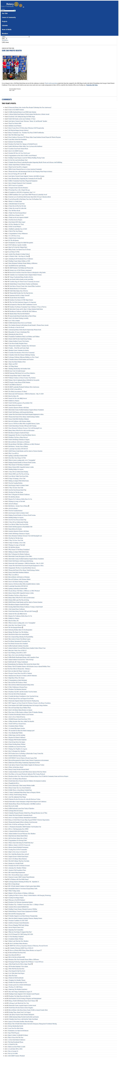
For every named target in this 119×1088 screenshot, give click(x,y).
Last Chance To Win (14, 252)
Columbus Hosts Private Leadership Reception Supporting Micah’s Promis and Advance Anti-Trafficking (35, 162)
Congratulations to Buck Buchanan (18, 680)
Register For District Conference (17, 737)
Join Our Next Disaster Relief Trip (17, 490)
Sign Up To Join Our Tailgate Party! (18, 247)
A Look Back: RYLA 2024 (15, 1049)
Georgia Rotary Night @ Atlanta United (19, 375)
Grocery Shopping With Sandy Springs (19, 925)
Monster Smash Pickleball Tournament (18, 847)
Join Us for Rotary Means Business (18, 778)
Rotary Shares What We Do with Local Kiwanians (21, 430)
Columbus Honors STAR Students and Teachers (21, 359)
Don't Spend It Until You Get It (17, 971)
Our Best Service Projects (15, 219)
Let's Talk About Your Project (16, 973)
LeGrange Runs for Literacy (16, 810)
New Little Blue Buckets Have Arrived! (19, 854)
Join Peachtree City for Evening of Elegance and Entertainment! (25, 998)
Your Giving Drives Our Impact (17, 742)
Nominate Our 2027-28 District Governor (19, 865)
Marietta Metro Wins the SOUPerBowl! (19, 313)
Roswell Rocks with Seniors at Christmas (19, 442)
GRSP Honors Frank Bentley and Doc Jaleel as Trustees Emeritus (25, 451)
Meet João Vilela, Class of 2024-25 (17, 650)
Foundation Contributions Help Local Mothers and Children (24, 336)
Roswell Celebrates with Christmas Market (19, 421)
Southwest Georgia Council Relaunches (19, 923)
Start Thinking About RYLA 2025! (17, 652)
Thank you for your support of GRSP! (18, 217)
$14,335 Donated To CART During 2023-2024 (21, 934)
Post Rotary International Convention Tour (19, 641)
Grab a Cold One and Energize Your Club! (20, 824)
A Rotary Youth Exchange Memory (18, 794)
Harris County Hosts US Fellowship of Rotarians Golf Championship (26, 128)
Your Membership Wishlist (16, 733)
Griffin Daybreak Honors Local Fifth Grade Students (22, 112)
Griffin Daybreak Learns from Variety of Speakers (21, 808)
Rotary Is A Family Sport (15, 201)
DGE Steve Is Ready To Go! (16, 215)
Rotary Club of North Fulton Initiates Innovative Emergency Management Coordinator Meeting (32, 1024)
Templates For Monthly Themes (17, 980)
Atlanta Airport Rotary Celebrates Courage (19, 164)
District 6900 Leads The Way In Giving (19, 474)
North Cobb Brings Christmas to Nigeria (19, 439)
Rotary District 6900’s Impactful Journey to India (21, 467)
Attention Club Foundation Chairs (17, 870)
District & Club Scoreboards (16, 978)
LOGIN (3, 9)
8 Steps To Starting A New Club (17, 478)
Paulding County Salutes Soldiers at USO (19, 261)
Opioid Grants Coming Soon (16, 238)
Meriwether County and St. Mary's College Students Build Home (26, 309)
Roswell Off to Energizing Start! (17, 913)
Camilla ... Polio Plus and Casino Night (19, 348)
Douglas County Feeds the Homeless (18, 187)
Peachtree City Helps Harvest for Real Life (20, 996)
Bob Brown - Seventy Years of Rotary (18, 446)
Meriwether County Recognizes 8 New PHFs (20, 556)
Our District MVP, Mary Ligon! (17, 222)
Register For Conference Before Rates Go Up (20, 499)
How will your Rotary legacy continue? (19, 875)
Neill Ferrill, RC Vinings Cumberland (18, 662)
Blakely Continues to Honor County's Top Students (22, 378)
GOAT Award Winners (15, 226)
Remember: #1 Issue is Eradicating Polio (19, 332)
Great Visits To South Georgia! (17, 371)
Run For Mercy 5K (14, 396)
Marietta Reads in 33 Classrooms (17, 288)
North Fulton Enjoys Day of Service (18, 291)
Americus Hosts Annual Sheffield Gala (19, 907)
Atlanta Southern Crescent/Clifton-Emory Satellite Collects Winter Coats (26, 648)
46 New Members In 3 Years (16, 224)
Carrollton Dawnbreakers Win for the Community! (22, 352)
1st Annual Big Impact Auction (17, 728)
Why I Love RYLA (14, 453)
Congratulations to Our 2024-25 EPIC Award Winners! (22, 155)
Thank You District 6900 (14, 123)
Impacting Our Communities (16, 930)
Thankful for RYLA (14, 783)
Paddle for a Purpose (14, 400)
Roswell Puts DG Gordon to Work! (18, 682)
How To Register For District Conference (19, 494)
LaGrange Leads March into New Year (19, 1003)
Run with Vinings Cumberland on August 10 (20, 991)
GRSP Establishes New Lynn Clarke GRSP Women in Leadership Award (28, 194)
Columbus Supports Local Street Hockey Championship (23, 916)
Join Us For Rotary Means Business (18, 859)
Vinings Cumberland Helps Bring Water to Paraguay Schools (24, 792)
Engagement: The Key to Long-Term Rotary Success (22, 435)
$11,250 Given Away (14, 236)
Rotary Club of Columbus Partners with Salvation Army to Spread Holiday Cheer (29, 666)
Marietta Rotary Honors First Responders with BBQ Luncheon (25, 804)
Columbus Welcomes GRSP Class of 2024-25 (21, 948)
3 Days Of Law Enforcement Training (18, 471)
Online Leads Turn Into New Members (18, 941)
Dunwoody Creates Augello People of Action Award (22, 1005)
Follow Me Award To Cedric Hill (17, 208)
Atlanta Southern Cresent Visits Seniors (19, 341)
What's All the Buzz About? (16, 767)
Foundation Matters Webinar (16, 726)
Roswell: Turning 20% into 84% (16, 174)
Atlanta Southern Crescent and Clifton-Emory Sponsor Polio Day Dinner (27, 772)
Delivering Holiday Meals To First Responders (20, 630)
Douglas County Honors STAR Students (19, 382)
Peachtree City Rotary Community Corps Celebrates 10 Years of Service (27, 307)
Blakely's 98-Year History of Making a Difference (21, 893)
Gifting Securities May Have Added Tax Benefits (21, 721)
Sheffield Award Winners (14, 126)
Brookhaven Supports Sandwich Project (19, 432)
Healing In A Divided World (16, 863)
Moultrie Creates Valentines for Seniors (19, 350)
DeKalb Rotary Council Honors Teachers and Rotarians (23, 284)
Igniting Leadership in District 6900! (18, 455)
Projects (4, 21)
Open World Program (13, 1033)
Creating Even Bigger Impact (16, 897)
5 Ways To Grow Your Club (16, 487)
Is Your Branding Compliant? (16, 936)
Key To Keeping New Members (17, 751)
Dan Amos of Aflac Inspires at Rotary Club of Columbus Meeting (25, 712)
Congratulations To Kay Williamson (18, 233)
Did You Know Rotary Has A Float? (18, 838)
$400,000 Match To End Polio (17, 204)
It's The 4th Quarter (14, 240)
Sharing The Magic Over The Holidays (18, 632)
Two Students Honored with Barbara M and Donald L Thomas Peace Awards (28, 325)
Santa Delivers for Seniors (15, 405)
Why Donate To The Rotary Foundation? (19, 465)
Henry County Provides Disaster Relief (19, 769)
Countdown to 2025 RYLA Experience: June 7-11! (22, 192)
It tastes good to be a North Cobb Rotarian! (20, 985)
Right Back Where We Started (16, 678)
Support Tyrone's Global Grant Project (18, 856)
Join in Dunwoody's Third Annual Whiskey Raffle (22, 785)
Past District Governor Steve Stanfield (18, 643)
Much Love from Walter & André (16, 1046)
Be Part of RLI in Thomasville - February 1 (19, 669)
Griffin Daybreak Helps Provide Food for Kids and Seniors (24, 1017)
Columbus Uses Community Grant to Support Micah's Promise (25, 275)
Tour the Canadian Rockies (16, 483)
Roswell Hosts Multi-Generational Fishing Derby (21, 685)
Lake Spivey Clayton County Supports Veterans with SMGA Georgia (26, 176)
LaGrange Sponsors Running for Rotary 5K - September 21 (24, 881)
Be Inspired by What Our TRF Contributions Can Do (23, 304)
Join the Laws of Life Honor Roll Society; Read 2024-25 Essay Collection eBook (30, 197)
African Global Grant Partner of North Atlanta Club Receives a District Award (29, 114)
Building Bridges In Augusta (16, 469)
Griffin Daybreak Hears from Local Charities (20, 323)
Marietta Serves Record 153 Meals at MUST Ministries (23, 675)
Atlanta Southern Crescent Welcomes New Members (22, 833)
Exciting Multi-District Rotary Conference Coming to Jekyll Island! (26, 607)
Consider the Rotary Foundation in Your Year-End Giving (23, 696)
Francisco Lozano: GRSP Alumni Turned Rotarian (21, 877)
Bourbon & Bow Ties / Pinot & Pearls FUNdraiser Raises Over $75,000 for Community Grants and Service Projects (38, 776)
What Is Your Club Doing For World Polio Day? (21, 842)
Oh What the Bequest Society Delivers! (18, 130)
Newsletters (5, 40)
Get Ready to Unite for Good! (16, 327)
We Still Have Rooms (14, 497)
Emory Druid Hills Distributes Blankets (19, 419)
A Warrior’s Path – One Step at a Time (18, 256)
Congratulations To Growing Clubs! (18, 840)
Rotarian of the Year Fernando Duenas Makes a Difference (24, 959)
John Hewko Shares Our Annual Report (18, 634)
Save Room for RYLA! (15, 955)
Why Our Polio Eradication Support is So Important (22, 302)
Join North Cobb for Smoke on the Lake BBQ (21, 279)
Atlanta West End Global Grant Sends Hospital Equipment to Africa (26, 414)
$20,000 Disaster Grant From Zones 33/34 (20, 719)
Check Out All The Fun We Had (17, 206)
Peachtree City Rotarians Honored (17, 689)
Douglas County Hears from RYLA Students (20, 673)
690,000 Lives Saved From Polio (17, 746)
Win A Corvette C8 (13, 1051)
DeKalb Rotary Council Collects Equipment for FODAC (23, 911)
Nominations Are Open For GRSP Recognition (21, 242)
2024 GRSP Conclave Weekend (16, 1056)
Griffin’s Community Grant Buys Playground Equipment (22, 181)
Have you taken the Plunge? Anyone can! (19, 671)
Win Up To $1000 (13, 806)
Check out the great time (51, 83)
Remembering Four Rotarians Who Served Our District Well (23, 664)
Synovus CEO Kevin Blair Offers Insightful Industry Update (24, 423)
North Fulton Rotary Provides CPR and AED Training (22, 426)
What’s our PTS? (13, 364)
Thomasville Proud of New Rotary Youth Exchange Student (24, 416)
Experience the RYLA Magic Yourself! (19, 295)
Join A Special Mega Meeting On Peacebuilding (20, 637)
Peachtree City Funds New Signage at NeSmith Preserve (22, 144)
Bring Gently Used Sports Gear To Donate (20, 249)
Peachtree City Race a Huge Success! (18, 437)
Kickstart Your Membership (15, 142)
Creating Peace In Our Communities (18, 849)
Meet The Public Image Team (16, 135)
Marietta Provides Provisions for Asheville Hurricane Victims (24, 799)
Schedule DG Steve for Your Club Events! (19, 153)
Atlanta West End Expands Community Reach (20, 815)
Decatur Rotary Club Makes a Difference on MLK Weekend (24, 444)
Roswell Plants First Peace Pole (18, 952)
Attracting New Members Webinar (17, 868)
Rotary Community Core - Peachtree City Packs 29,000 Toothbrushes (26, 132)
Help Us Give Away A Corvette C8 (18, 852)
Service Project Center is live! (16, 927)
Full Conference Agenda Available (17, 245)
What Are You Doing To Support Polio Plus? (20, 932)
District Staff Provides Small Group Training (20, 339)
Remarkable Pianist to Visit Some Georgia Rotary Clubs (23, 888)
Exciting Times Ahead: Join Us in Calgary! (20, 1012)
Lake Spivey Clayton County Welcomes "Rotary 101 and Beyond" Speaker (27, 121)
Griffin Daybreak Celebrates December (18, 646)
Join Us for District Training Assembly (18, 318)
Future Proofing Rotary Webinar (17, 744)
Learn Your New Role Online (15, 1028)
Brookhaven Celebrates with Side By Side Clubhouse (23, 311)
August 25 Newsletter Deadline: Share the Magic (20, 1021)
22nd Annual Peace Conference (17, 609)
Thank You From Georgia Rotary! (17, 213)
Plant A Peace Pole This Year (15, 1037)
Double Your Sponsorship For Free (18, 982)
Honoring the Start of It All (16, 334)
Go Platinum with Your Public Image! (19, 879)
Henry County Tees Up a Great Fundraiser (20, 788)
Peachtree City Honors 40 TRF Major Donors (21, 300)
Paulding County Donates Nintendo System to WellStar (23, 909)
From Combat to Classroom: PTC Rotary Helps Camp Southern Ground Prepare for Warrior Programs (34, 137)
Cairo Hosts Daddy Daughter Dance (18, 343)
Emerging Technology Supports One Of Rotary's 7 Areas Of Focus (26, 962)
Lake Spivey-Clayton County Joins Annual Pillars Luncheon (24, 286)
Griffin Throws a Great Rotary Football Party (20, 790)
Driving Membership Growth (15, 1026)
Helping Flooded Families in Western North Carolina (22, 462)
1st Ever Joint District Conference (16, 1040)
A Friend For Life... (13, 1044)
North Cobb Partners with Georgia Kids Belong (21, 412)
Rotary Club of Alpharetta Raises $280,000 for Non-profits (24, 380)
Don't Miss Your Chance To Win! (17, 458)
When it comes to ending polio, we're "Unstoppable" (22, 460)
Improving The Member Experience (18, 989)
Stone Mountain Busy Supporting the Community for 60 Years (24, 178)
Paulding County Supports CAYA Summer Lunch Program (24, 994)
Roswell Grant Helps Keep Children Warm (20, 707)
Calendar (5, 25)
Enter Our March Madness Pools (17, 362)
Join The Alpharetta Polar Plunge (17, 797)
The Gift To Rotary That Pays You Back (19, 861)
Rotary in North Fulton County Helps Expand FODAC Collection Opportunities (29, 820)
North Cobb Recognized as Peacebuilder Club (20, 403)
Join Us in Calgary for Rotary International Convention (23, 817)
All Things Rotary (13, 366)
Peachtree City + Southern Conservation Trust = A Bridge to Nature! (26, 904)
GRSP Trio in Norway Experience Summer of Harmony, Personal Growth (29, 945)
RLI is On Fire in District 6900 (17, 957)
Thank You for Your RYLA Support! (17, 167)
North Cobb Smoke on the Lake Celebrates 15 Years (21, 119)
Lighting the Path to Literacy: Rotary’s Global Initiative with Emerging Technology (30, 895)
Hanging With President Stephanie (18, 739)
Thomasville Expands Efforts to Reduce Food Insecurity (23, 822)
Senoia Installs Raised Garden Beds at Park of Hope (22, 316)
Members (5, 33)
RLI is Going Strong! (14, 884)
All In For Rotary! (13, 503)
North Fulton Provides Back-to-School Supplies (21, 1007)
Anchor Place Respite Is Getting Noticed (19, 254)
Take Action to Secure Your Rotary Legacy (19, 639)
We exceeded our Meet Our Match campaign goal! (21, 730)
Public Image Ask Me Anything (17, 735)
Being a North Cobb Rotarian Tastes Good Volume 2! (22, 1001)
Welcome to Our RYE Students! (17, 900)
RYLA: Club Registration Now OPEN (18, 829)
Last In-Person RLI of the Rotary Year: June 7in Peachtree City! (25, 199)
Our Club (5, 13)
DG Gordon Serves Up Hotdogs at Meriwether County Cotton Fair (26, 753)
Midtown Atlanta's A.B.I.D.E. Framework (19, 845)
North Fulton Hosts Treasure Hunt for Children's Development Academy (27, 781)
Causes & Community (9, 17)
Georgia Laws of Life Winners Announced (20, 270)
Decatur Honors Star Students (17, 297)
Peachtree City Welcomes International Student (21, 902)
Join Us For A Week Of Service (17, 717)
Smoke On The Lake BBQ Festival (18, 398)
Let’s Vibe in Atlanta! (14, 320)
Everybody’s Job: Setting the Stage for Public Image (21, 116)
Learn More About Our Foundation (17, 139)
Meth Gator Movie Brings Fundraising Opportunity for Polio (24, 762)
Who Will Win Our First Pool (16, 968)
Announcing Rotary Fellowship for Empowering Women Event (25, 329)
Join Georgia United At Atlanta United (18, 485)
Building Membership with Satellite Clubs (19, 368)
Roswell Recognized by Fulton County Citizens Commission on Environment (29, 760)
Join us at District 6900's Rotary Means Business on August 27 (26, 950)
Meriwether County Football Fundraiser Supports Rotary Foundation (26, 410)
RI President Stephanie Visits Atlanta (18, 966)
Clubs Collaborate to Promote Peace (18, 687)
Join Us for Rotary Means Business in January (20, 710)
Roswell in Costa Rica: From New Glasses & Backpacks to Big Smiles (27, 272)
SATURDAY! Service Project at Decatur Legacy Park (23, 758)
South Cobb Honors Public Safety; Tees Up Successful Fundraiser (25, 146)
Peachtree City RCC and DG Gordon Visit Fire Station (23, 691)
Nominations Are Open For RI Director (18, 1030)
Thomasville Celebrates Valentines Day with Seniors (22, 346)
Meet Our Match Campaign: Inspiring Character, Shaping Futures (25, 918)
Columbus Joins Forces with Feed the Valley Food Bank (23, 1019)
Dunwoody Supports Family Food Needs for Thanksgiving (24, 701)
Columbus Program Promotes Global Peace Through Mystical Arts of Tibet (28, 813)
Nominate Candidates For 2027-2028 (18, 920)
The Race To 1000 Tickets (16, 987)
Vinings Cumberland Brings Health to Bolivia (21, 277)
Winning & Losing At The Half (17, 501)
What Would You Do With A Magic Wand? (20, 964)
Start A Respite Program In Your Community (20, 183)
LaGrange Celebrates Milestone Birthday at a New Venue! (24, 357)
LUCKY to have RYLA (15, 389)
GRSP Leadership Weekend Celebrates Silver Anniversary (24, 387)
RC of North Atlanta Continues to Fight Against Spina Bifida (24, 886)
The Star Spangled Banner (15, 627)
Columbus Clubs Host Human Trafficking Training (22, 355)
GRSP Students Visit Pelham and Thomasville (21, 268)
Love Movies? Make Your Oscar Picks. (19, 476)
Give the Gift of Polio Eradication (17, 694)
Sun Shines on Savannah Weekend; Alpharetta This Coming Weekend (27, 774)
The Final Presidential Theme (15, 1042)
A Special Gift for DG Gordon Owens (18, 831)
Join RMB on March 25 (15, 384)
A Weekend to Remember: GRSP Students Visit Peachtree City (25, 826)
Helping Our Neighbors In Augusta (18, 749)
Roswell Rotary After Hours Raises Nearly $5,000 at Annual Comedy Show (28, 1010)
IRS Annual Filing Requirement (17, 872)
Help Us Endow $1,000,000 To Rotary (18, 1035)
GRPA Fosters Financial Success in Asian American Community (25, 169)
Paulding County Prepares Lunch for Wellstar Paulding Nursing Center (26, 158)
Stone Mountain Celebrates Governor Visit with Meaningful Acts (25, 428)
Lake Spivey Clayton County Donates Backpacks (21, 1014)
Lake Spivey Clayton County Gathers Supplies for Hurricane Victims (26, 765)
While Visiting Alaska (14, 891)
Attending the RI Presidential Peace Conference (21, 259)
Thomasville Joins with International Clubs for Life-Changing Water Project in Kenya (30, 171)
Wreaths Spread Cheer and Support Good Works (21, 698)
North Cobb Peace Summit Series (17, 723)
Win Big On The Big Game (16, 492)
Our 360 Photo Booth (14, 210)
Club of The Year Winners (16, 231)
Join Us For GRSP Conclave (16, 109)
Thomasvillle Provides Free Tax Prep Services (21, 293)
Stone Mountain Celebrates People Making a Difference (23, 263)
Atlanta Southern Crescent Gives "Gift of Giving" (21, 659)
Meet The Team (13, 975)
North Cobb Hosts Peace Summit (17, 756)
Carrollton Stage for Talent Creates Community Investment (24, 281)
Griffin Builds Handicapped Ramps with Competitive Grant (23, 657)
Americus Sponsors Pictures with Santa (19, 407)
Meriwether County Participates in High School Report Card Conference (27, 801)
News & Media (6, 29)
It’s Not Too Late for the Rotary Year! (18, 160)
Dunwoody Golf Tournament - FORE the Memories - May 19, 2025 (26, 394)
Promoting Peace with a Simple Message (19, 190)
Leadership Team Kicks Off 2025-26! (18, 449)
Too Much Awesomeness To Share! (18, 391)
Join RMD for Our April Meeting (17, 265)
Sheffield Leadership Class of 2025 (18, 229)
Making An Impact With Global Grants (19, 481)
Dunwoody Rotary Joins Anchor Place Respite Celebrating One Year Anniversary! (30, 107)
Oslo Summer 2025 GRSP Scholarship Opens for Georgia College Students (28, 705)
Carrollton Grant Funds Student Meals (18, 148)
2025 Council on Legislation (15, 185)
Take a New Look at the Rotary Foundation (19, 655)
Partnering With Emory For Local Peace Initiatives (22, 373)
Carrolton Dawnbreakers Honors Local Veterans (21, 714)
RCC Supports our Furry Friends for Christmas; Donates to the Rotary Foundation (30, 703)
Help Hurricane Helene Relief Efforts (18, 836)
